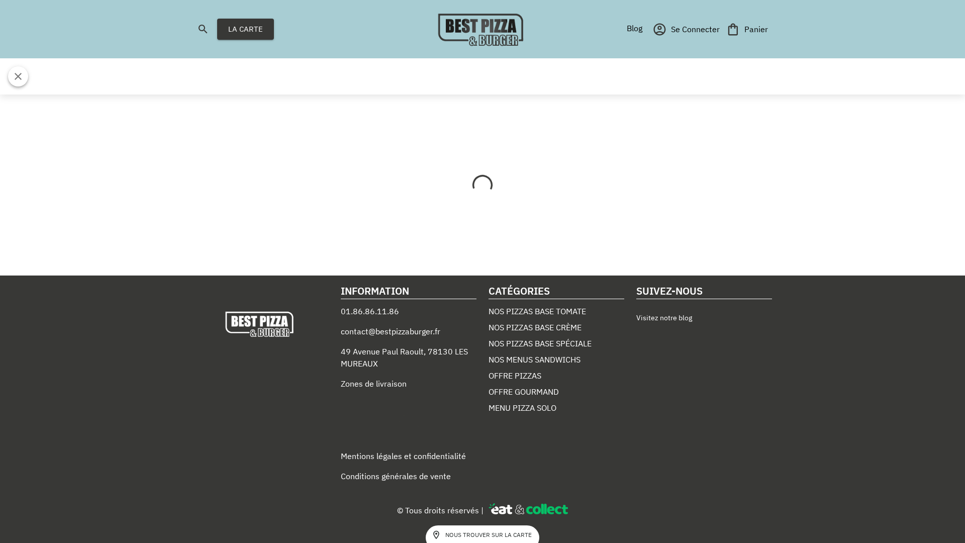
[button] (634, 28)
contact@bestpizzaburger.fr (390, 331)
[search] (203, 29)
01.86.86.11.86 (370, 311)
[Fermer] (18, 76)
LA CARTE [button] (245, 29)
